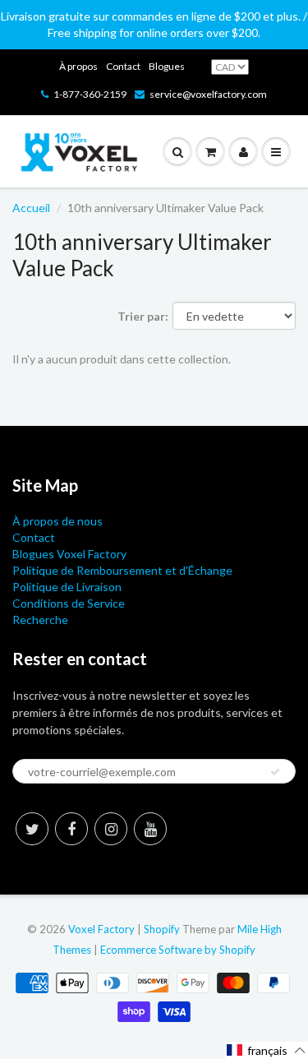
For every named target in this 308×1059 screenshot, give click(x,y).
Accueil (31, 208)
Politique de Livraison (67, 587)
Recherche (40, 620)
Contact (123, 66)
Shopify (162, 929)
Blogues (167, 66)
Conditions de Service (68, 603)
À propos (78, 66)
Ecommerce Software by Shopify (177, 949)
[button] (266, 1050)
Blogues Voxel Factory (69, 554)
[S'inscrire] (275, 772)
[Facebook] (71, 828)
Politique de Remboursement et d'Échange (122, 570)
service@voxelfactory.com (208, 94)
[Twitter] (32, 828)
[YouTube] (150, 828)
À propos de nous (57, 521)
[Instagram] (110, 828)
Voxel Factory (101, 929)
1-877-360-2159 (89, 94)
